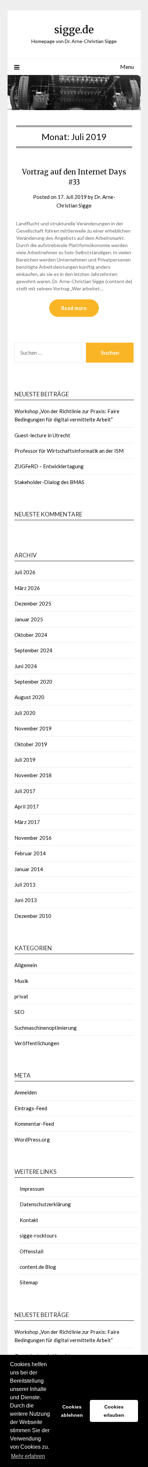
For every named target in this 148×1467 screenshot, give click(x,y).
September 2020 (33, 681)
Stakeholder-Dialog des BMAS (49, 482)
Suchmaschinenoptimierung (45, 1028)
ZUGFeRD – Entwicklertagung (49, 466)
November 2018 (33, 775)
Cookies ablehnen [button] (72, 1411)
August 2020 (29, 697)
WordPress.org (32, 1139)
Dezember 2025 (32, 603)
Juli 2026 (24, 572)
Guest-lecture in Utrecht (42, 435)
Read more (74, 308)
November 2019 (33, 728)
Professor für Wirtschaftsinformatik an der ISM (69, 451)
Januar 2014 (28, 869)
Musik (21, 981)
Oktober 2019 (30, 744)
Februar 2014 (30, 853)
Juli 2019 (24, 760)
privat (21, 996)
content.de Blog (38, 1267)
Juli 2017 (24, 791)
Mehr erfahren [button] (28, 1456)
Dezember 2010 (32, 916)
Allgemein (25, 965)
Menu (127, 66)
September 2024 (33, 650)
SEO (19, 1012)
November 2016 (33, 838)
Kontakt (29, 1220)
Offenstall (31, 1251)
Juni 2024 (25, 666)
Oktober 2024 (30, 635)
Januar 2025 (28, 619)
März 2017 (27, 822)
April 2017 (26, 806)
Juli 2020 (24, 713)
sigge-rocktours (38, 1235)
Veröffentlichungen (36, 1043)
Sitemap (29, 1282)
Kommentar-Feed (34, 1124)
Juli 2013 (24, 884)
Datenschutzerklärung (45, 1204)
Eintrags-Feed (30, 1108)
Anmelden (25, 1092)
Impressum (32, 1189)
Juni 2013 (25, 900)
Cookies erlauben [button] (114, 1411)
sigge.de (74, 29)
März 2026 (27, 588)
